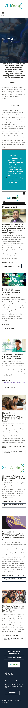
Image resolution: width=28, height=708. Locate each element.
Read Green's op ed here (12, 266)
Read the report (10, 387)
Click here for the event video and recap (13, 451)
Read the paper (10, 328)
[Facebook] (6, 673)
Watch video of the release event (14, 382)
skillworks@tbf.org (14, 657)
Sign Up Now (12, 692)
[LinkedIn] (12, 673)
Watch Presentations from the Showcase (13, 505)
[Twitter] (9, 673)
